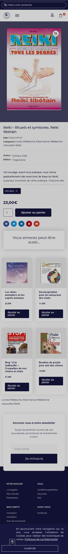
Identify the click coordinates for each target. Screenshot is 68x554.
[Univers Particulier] (12, 542)
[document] (34, 277)
